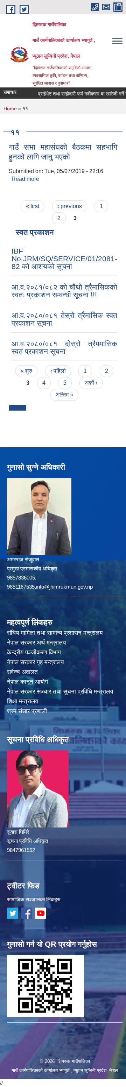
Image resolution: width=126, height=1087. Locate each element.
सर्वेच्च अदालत (22, 672)
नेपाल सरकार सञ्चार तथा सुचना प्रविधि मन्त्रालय (60, 691)
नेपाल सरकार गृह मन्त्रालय (35, 662)
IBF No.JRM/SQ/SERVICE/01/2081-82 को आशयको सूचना (64, 258)
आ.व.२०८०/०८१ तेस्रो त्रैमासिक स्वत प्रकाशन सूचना (64, 319)
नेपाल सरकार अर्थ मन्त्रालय (36, 642)
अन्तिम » (64, 395)
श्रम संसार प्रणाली (27, 711)
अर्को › (91, 383)
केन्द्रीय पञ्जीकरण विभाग (34, 652)
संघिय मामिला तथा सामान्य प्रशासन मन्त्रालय (55, 633)
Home (10, 108)
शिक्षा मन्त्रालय (22, 701)
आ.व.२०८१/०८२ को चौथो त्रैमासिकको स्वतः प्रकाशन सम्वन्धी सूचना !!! (64, 291)
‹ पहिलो (58, 371)
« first (32, 206)
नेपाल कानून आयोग (27, 682)
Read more (25, 179)
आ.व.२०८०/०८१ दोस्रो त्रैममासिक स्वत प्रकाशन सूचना (64, 347)
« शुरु (26, 371)
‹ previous (69, 206)
